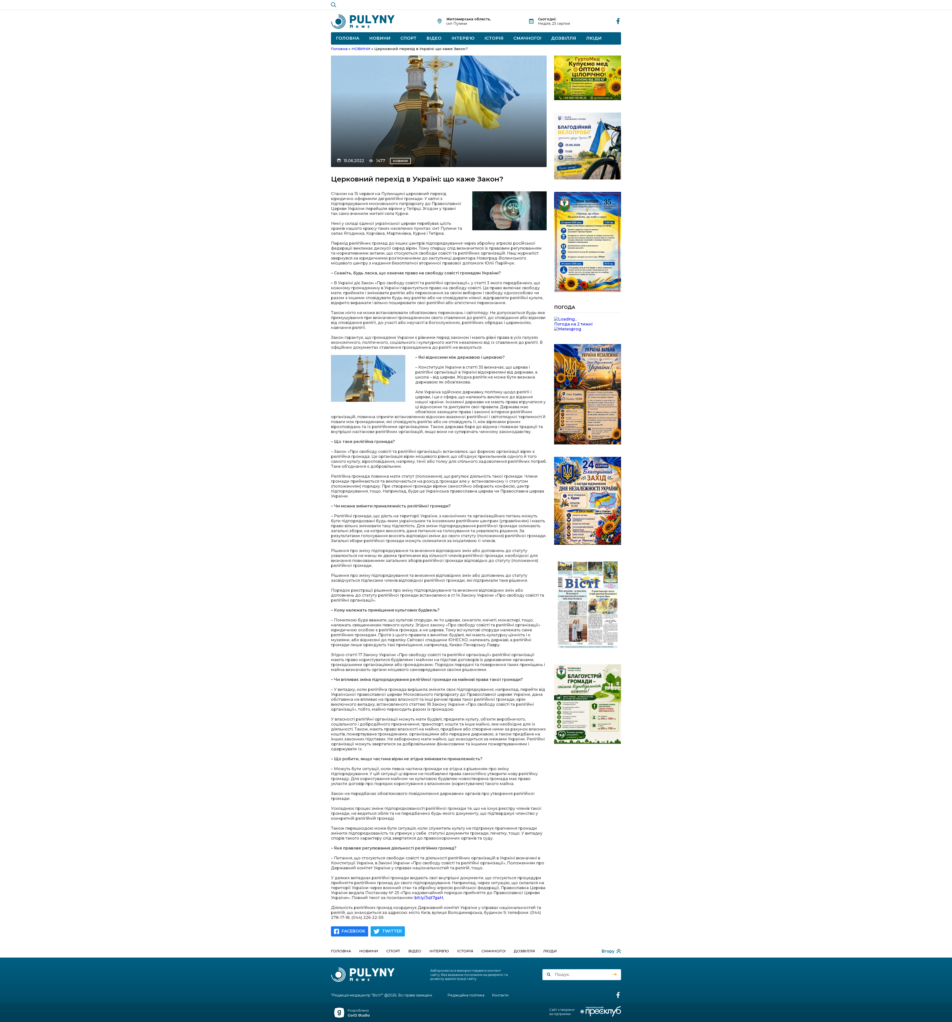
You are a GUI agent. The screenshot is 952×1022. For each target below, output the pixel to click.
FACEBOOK (353, 931)
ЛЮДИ (594, 38)
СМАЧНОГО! (527, 38)
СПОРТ (408, 38)
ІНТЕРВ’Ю (463, 38)
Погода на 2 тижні (573, 324)
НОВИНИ (379, 38)
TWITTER (392, 931)
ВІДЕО (434, 38)
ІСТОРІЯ (494, 38)
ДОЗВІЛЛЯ (563, 38)
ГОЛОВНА (347, 38)
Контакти (500, 995)
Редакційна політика (465, 995)
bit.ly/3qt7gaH (429, 897)
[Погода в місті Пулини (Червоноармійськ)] (587, 319)
